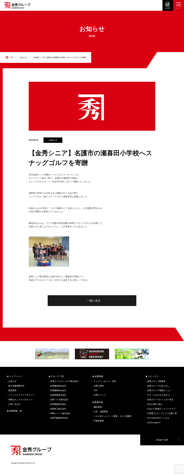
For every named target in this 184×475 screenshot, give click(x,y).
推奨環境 (12, 390)
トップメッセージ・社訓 (105, 381)
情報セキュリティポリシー (20, 399)
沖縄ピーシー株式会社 (60, 413)
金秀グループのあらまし (158, 385)
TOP (11, 57)
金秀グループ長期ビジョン (159, 390)
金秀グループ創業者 (156, 381)
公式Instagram (153, 422)
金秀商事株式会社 (58, 395)
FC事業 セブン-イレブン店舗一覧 (162, 413)
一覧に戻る (93, 300)
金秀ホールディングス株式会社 (64, 381)
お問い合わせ (14, 404)
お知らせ (23, 57)
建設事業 (98, 407)
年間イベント (100, 395)
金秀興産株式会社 (58, 404)
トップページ (15, 376)
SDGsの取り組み (154, 404)
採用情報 (13, 410)
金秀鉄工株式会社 (58, 408)
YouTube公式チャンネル (158, 417)
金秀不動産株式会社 (59, 417)
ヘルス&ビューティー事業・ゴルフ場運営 (113, 416)
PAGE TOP (162, 440)
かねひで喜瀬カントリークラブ (161, 408)
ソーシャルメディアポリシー (21, 395)
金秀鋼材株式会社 (58, 390)
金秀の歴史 (99, 385)
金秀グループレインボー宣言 (160, 399)
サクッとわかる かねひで (158, 395)
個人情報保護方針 (16, 385)
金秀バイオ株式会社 (59, 399)
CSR (95, 390)
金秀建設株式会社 (58, 385)
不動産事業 (99, 420)
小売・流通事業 (101, 411)
